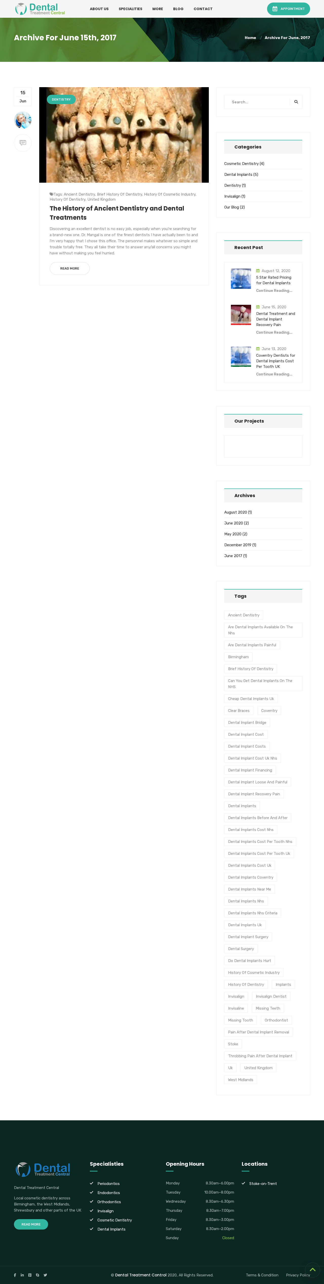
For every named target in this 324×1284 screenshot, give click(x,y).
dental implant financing (250, 770)
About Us (99, 8)
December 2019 (237, 545)
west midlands (240, 1080)
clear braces (239, 710)
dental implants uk (245, 925)
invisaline (236, 1008)
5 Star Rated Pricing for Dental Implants (273, 280)
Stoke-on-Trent (263, 1183)
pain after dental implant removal (258, 1032)
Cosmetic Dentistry (241, 163)
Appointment (293, 9)
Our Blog (231, 207)
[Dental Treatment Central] (40, 8)
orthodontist (276, 1020)
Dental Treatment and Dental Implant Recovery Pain (275, 319)
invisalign (236, 996)
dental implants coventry (250, 877)
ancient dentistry (79, 194)
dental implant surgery (248, 937)
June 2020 (233, 523)
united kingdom (101, 199)
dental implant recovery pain (254, 794)
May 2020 (232, 534)
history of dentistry (67, 199)
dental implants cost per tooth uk (259, 853)
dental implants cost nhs (251, 829)
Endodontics (108, 1193)
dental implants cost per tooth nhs (260, 841)
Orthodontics (109, 1202)
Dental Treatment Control (141, 1275)
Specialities (130, 8)
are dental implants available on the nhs (260, 630)
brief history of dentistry (119, 194)
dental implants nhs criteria (252, 913)
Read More (69, 268)
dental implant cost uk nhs (252, 758)
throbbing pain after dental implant (260, 1056)
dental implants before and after (258, 818)
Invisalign (232, 196)
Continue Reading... (274, 290)
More (157, 8)
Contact (203, 8)
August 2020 (235, 512)
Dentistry (61, 99)
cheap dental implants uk (251, 698)
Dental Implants (238, 174)
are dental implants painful (252, 645)
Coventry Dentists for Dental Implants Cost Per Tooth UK (275, 361)
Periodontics (108, 1183)
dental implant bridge (247, 722)
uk (230, 1068)
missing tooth (240, 1020)
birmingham (238, 657)
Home (251, 37)
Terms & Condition (262, 1275)
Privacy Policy (298, 1275)
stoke (233, 1044)
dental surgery (241, 949)
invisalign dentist (271, 996)
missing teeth (268, 1008)
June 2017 (233, 556)
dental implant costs (247, 746)
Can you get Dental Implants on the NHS (260, 683)
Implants (283, 984)
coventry (269, 710)
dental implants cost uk (249, 865)
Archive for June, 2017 (287, 37)
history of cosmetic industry (169, 194)
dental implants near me (249, 889)
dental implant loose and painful (257, 782)
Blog (178, 8)
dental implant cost (246, 734)
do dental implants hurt (249, 960)
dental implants (242, 806)
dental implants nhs (246, 901)
